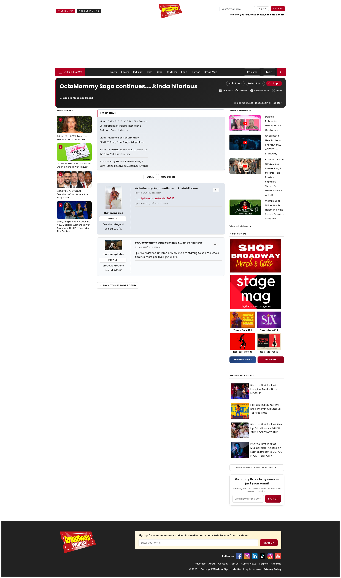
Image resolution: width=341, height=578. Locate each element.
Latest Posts (255, 83)
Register (252, 72)
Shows (125, 72)
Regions (264, 563)
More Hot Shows (243, 359)
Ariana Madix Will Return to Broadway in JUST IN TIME (72, 129)
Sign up (273, 498)
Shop (184, 72)
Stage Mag (210, 72)
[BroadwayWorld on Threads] (270, 556)
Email (150, 177)
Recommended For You (243, 375)
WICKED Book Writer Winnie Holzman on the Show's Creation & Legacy (274, 209)
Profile (112, 218)
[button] (281, 72)
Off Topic (274, 83)
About (212, 563)
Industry (137, 72)
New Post (228, 90)
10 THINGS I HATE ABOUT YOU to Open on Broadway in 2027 (74, 156)
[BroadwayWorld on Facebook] (239, 556)
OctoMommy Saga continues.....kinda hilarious (166, 188)
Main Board (235, 83)
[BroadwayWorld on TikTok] (262, 556)
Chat (149, 72)
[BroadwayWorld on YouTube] (278, 556)
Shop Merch (67, 10)
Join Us (234, 563)
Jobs (160, 72)
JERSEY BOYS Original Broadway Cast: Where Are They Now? (72, 186)
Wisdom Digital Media (226, 569)
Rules (279, 90)
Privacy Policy (272, 569)
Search (243, 90)
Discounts (270, 359)
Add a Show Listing (89, 10)
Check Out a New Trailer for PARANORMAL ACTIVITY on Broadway (273, 144)
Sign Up (268, 542)
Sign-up (263, 8)
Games (196, 72)
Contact (223, 563)
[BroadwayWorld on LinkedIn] (254, 556)
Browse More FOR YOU (254, 467)
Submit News (248, 563)
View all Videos (238, 226)
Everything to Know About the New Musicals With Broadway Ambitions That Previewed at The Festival (73, 218)
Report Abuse (261, 90)
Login (269, 72)
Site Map (276, 563)
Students (172, 72)
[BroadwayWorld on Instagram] (247, 556)
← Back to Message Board (76, 98)
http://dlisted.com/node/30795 (154, 198)
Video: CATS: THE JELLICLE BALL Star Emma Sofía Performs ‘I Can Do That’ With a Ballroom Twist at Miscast (123, 126)
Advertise (200, 563)
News (113, 72)
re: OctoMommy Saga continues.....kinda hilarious (168, 242)
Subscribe (168, 177)
